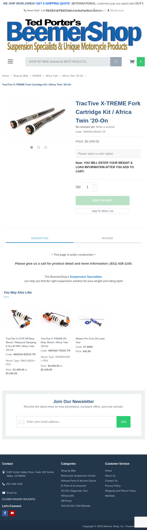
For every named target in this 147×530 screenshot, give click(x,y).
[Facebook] (5, 513)
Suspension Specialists (86, 276)
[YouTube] (12, 513)
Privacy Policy (113, 485)
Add (103, 200)
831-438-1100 (58, 10)
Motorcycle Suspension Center (78, 475)
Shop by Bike (68, 470)
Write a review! (105, 126)
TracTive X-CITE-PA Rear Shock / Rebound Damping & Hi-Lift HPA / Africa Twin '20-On (21, 344)
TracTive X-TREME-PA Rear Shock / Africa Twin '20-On (54, 342)
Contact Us (111, 480)
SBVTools (66, 500)
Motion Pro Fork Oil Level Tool (90, 340)
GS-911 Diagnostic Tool (74, 490)
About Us (110, 475)
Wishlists (110, 495)
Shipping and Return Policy (120, 490)
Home (108, 470)
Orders (99, 10)
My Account (117, 10)
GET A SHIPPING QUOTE (53, 3)
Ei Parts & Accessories (73, 485)
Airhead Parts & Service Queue (78, 480)
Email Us (12, 492)
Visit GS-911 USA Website (75, 505)
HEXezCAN (67, 495)
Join (123, 421)
